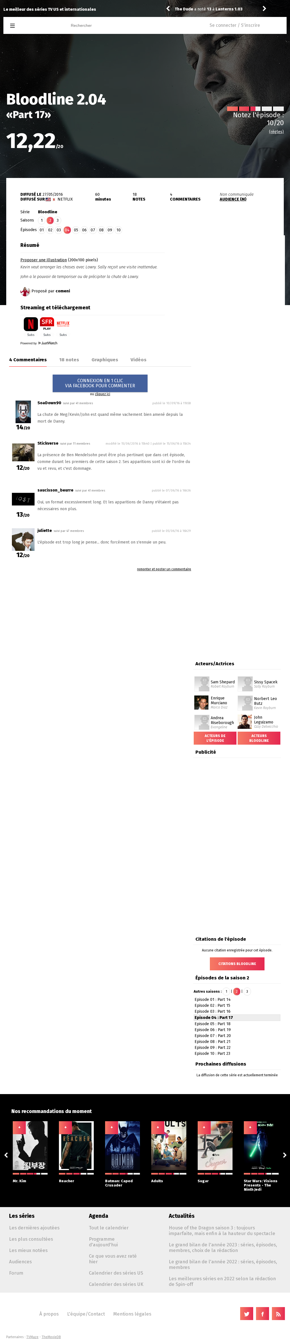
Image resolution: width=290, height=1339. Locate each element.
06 (84, 230)
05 (76, 230)
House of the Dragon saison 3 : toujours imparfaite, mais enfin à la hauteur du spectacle (222, 1230)
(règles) (276, 131)
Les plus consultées (31, 1239)
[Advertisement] (237, 274)
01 (42, 230)
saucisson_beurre (55, 490)
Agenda (98, 1216)
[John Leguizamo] (245, 717)
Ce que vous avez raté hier (113, 1258)
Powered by (29, 343)
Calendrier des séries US (116, 1273)
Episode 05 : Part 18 (213, 1023)
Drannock (184, 9)
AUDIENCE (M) (233, 199)
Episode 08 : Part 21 (213, 1041)
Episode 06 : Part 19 (213, 1029)
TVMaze (32, 1337)
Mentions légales (132, 1314)
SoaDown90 (49, 403)
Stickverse (47, 443)
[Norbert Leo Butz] (245, 697)
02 (50, 230)
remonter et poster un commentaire (164, 569)
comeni (63, 291)
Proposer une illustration (43, 260)
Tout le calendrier (109, 1228)
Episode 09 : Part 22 (213, 1047)
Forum (16, 1273)
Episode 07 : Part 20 (213, 1035)
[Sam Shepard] (202, 678)
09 (110, 230)
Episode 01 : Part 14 (213, 999)
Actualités (182, 1216)
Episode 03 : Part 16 (213, 1011)
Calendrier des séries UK (116, 1284)
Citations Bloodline (237, 964)
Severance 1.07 (231, 9)
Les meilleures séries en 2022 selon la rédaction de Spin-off (222, 1281)
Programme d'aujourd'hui (103, 1241)
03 (59, 230)
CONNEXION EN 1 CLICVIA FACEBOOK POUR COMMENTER (100, 383)
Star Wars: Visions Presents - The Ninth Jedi (261, 1185)
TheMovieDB (51, 1337)
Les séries (22, 1216)
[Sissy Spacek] (245, 678)
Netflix (65, 199)
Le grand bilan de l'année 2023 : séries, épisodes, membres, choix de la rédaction (223, 1247)
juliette (44, 530)
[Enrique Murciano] (201, 697)
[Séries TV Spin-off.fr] (35, 26)
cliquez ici (102, 394)
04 (67, 230)
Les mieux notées (28, 1250)
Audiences (20, 1261)
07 (93, 230)
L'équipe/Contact (86, 1314)
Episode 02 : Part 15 (212, 1005)
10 (118, 230)
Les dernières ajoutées (34, 1228)
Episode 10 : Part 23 (212, 1053)
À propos (49, 1314)
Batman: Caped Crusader (119, 1183)
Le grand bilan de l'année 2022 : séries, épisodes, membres (223, 1264)
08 (101, 230)
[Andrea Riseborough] (202, 717)
